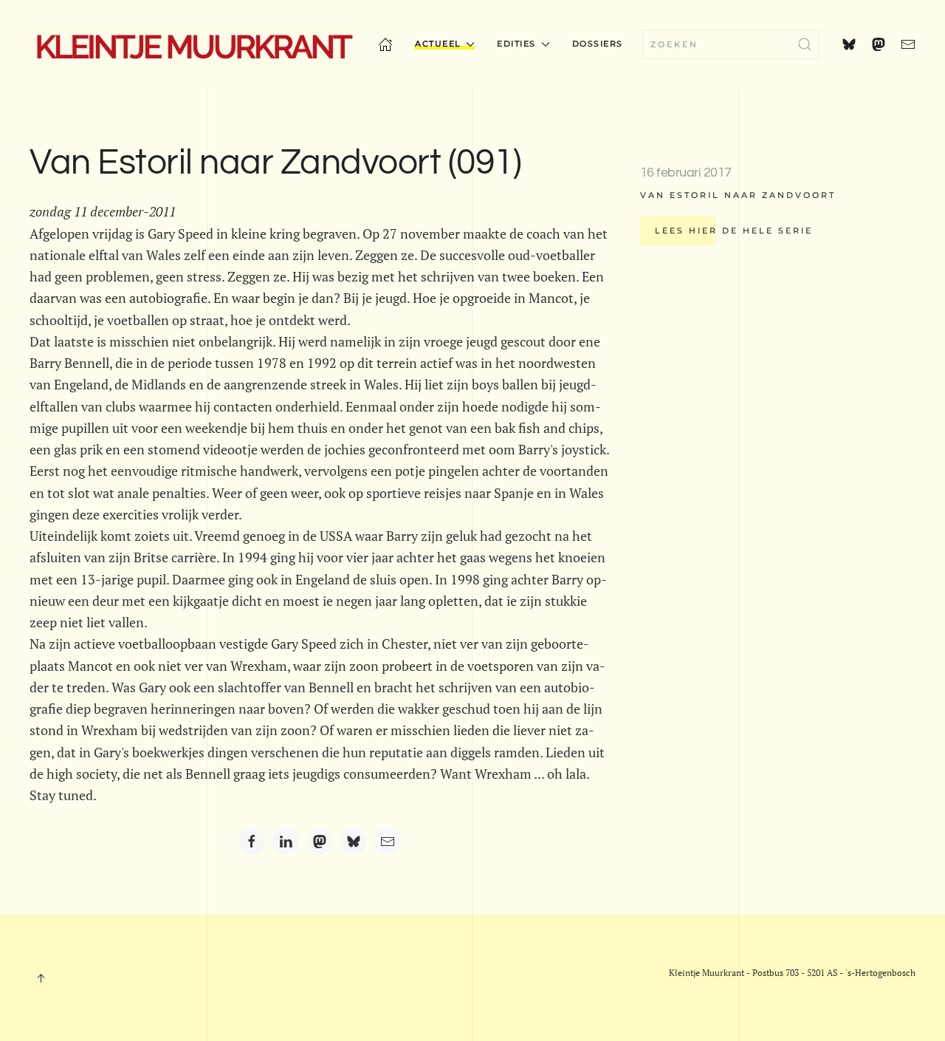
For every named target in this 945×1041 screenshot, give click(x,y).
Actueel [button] (438, 43)
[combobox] (730, 44)
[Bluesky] (353, 841)
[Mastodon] (319, 841)
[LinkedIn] (285, 841)
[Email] (387, 841)
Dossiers (597, 43)
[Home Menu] (385, 44)
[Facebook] (251, 841)
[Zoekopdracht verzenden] (804, 44)
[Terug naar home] (193, 44)
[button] (41, 978)
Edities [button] (516, 43)
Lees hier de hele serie (734, 230)
